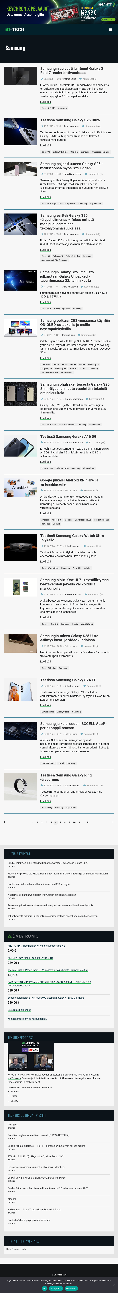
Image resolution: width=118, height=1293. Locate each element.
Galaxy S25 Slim (48, 424)
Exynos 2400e (47, 712)
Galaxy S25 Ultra (60, 152)
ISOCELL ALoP (48, 763)
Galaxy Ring (46, 807)
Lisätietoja (71, 1288)
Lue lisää (45, 101)
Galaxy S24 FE (63, 712)
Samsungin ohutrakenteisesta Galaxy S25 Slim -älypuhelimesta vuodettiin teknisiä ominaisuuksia (75, 388)
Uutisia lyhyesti (19, 853)
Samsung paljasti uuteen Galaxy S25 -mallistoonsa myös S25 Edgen (71, 166)
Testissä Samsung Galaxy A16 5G (68, 436)
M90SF (82, 364)
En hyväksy (56, 1288)
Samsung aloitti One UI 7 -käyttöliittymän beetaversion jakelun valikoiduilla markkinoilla (74, 584)
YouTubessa (14, 1078)
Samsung (62, 108)
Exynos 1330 (47, 468)
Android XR (57, 520)
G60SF (56, 364)
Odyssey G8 (60, 368)
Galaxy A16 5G (62, 468)
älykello (86, 568)
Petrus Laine (69, 79)
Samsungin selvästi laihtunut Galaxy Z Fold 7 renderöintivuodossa (72, 70)
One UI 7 (74, 152)
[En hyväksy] (114, 1284)
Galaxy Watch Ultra (49, 568)
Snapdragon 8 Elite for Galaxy (54, 260)
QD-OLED (73, 368)
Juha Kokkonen (71, 126)
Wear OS (77, 568)
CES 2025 (45, 364)
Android (45, 520)
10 (74, 822)
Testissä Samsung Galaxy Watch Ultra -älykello (72, 538)
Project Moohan (101, 520)
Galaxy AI (45, 152)
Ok (44, 1288)
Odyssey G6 (46, 368)
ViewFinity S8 (66, 372)
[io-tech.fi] (15, 29)
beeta (75, 624)
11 (78, 822)
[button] (111, 29)
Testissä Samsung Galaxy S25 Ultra (70, 120)
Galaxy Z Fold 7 (48, 108)
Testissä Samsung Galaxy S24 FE (68, 680)
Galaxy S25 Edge (49, 203)
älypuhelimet (95, 203)
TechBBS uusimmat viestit (27, 1115)
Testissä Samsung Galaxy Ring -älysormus (66, 777)
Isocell (61, 763)
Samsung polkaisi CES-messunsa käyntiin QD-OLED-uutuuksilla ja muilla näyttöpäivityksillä (75, 324)
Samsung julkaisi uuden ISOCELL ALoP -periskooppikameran (74, 726)
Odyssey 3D (93, 364)
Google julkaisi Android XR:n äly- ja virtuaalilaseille (69, 482)
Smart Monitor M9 (49, 372)
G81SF (64, 364)
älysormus (71, 807)
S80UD (83, 368)
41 (88, 822)
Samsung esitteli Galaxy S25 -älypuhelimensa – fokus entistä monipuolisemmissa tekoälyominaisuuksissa (67, 221)
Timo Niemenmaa (72, 174)
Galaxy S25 (58, 256)
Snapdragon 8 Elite (100, 152)
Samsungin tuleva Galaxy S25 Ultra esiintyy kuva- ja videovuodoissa (69, 638)
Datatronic (24, 936)
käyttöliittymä (87, 624)
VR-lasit (56, 524)
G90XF (73, 364)
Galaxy (44, 624)
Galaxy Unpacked (67, 203)
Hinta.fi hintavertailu (16, 1249)
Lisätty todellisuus (83, 520)
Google (68, 520)
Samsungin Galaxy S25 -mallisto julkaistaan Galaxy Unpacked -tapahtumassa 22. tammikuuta (67, 276)
